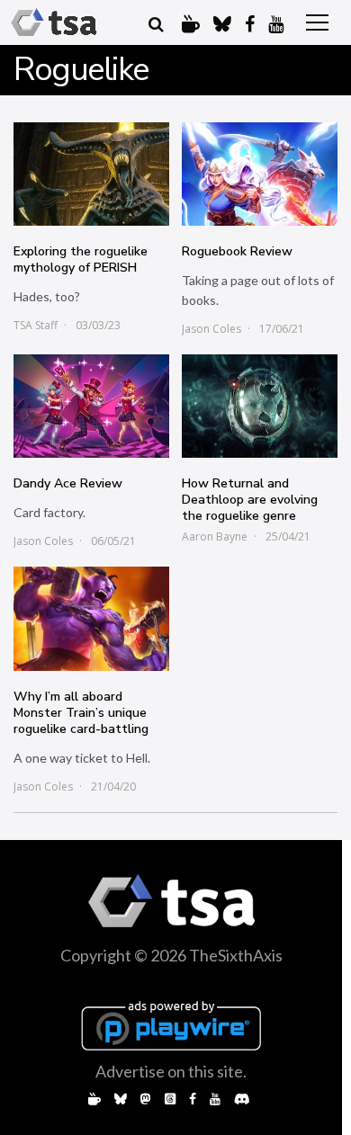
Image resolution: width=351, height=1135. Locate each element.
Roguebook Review (237, 251)
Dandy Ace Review (68, 483)
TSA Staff (36, 325)
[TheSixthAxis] (54, 22)
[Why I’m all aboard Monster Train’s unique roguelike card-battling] (91, 618)
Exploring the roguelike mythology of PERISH (81, 259)
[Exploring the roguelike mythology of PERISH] (91, 174)
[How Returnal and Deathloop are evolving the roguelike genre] (260, 406)
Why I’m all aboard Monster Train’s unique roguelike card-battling (81, 712)
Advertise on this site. (171, 1071)
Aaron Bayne (215, 536)
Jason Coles (211, 328)
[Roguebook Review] (260, 174)
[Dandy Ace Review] (91, 406)
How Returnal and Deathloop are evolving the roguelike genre (250, 499)
